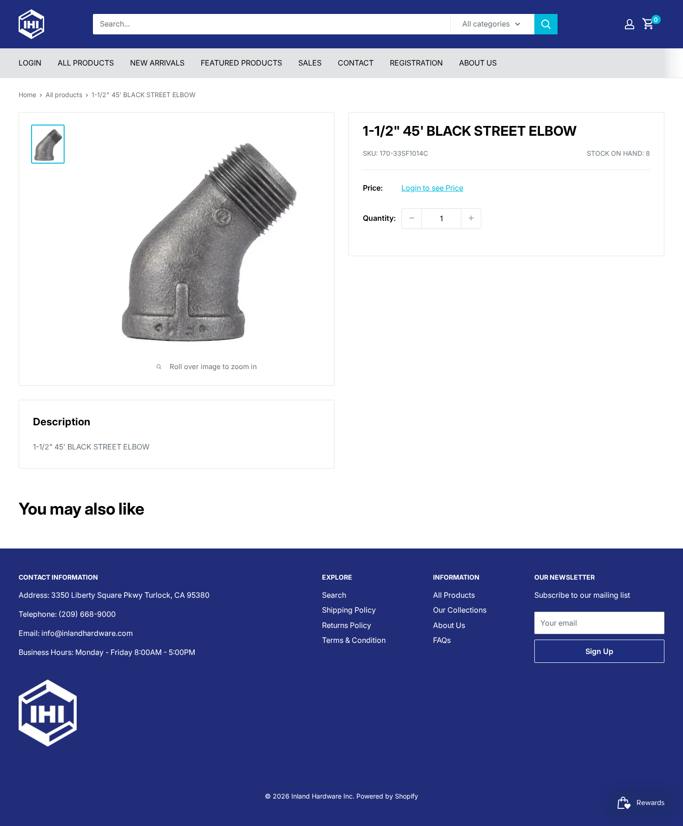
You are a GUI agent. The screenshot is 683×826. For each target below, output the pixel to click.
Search (334, 595)
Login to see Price (432, 187)
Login (30, 62)
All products (64, 95)
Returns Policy (346, 625)
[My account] (629, 24)
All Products (86, 62)
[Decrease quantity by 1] (411, 218)
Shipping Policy (349, 610)
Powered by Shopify (387, 796)
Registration (416, 62)
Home (27, 95)
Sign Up (599, 651)
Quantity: (379, 217)
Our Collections (459, 610)
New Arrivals (157, 62)
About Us (478, 62)
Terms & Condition (354, 640)
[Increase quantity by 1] (471, 218)
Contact (356, 62)
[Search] (546, 24)
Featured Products (241, 62)
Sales (310, 62)
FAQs (442, 640)
